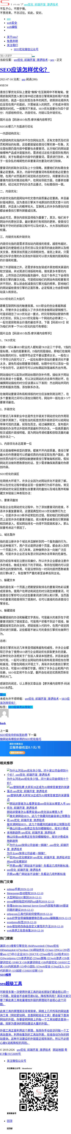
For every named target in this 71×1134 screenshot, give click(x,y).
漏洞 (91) (5, 945)
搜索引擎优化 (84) (21, 945)
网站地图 (58, 1049)
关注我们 (12, 45)
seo (9, 18)
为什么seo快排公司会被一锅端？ (26, 853)
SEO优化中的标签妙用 (13, 734)
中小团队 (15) (32, 966)
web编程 (12, 27)
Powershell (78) (41, 945)
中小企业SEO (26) (22, 954)
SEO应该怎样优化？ (25, 70)
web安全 (12, 22)
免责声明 (12, 41)
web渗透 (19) (59, 958)
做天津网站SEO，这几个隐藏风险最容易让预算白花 (38, 824)
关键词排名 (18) (36, 962)
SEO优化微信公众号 (26, 49)
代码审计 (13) (8, 970)
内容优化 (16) (54, 962)
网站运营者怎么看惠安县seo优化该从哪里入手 (35, 812)
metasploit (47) (12, 950)
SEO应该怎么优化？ (20, 707)
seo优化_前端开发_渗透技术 (41, 4)
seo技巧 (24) (51, 954)
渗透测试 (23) (29, 958)
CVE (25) (38, 954)
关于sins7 (12, 37)
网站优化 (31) (41, 950)
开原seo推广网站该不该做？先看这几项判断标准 (36, 874)
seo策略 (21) (44, 958)
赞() (3, 694)
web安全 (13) (48, 966)
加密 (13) (21, 970)
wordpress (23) (12, 958)
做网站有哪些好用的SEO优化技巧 (20, 739)
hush (3, 723)
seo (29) (54, 950)
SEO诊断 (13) (35, 970)
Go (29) (62, 950)
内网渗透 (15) (16, 966)
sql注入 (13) (62, 966)
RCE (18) (21, 962)
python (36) (27, 950)
